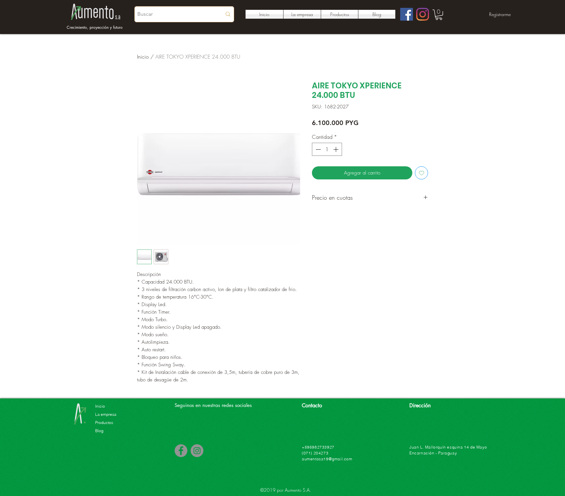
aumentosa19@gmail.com (327, 458)
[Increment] (336, 149)
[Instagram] (422, 14)
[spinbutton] (327, 149)
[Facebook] (406, 14)
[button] (439, 14)
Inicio (143, 56)
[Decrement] (317, 149)
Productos (104, 422)
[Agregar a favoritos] (421, 173)
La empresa (105, 414)
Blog (99, 430)
